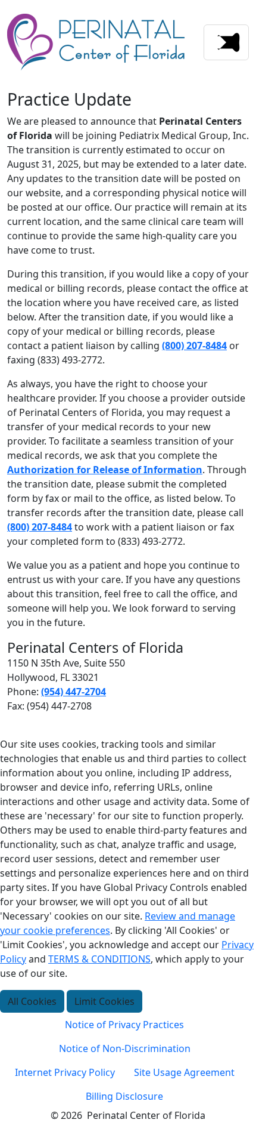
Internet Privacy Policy (65, 1072)
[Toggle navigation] (226, 42)
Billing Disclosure (124, 1096)
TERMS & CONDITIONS (99, 959)
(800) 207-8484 (194, 345)
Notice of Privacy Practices (124, 1024)
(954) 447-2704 (73, 691)
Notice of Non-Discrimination (125, 1048)
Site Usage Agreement (184, 1072)
